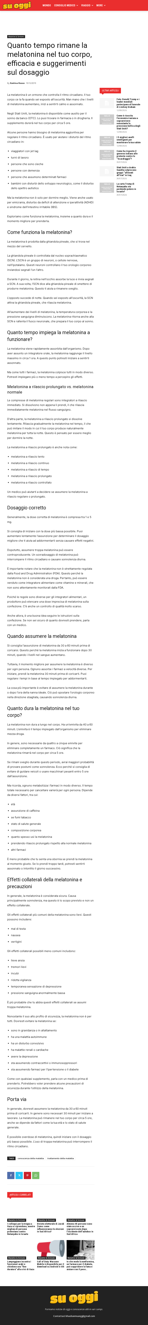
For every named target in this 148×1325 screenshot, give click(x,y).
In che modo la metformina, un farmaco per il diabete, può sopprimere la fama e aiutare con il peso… (80, 1265)
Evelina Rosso (17, 83)
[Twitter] (19, 1175)
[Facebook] (10, 1175)
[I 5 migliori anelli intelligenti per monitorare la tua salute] (107, 141)
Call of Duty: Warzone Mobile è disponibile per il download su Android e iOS (50, 1264)
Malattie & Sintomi (16, 36)
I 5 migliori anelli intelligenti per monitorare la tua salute (129, 140)
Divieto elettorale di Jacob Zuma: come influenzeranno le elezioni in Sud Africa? (50, 1227)
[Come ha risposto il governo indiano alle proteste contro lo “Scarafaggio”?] (107, 155)
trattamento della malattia (60, 1158)
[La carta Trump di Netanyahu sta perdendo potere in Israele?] (107, 188)
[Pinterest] (27, 1175)
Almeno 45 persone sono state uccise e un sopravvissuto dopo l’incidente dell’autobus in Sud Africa (80, 1228)
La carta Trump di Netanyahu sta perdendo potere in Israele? (126, 187)
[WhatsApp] (35, 1175)
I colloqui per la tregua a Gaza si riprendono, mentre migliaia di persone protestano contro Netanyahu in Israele (21, 1228)
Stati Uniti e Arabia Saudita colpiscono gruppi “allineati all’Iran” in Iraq (126, 171)
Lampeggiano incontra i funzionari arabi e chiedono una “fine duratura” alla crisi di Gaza (20, 1265)
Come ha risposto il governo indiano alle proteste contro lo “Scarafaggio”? (127, 155)
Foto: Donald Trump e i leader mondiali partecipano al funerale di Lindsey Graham (128, 103)
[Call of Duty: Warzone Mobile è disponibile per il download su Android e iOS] (51, 1250)
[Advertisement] (49, 22)
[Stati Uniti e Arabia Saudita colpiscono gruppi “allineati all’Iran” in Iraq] (107, 171)
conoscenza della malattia (31, 1158)
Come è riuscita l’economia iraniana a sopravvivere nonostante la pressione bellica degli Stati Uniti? (128, 122)
